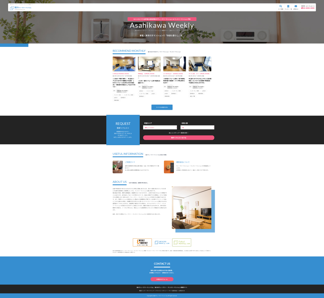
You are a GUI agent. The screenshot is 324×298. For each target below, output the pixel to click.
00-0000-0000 (308, 8)
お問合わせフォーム (162, 279)
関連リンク (142, 290)
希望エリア (148, 123)
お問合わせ (295, 9)
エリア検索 (280, 9)
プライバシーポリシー (161, 290)
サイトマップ (150, 290)
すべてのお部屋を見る (162, 107)
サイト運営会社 (173, 290)
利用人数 (185, 123)
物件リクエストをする (178, 138)
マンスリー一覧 (288, 9)
